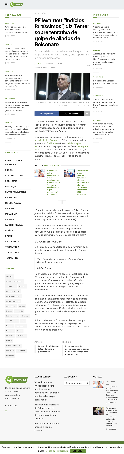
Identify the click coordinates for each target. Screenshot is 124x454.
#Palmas (9, 276)
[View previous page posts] (60, 202)
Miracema (11, 214)
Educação (11, 186)
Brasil (9, 170)
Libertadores (21, 326)
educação (19, 311)
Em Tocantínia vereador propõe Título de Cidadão (47, 427)
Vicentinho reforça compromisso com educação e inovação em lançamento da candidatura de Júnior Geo (17, 80)
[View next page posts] (64, 202)
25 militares (51, 143)
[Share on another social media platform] (87, 113)
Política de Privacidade (56, 451)
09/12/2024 (50, 64)
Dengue (9, 311)
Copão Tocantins (13, 301)
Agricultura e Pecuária (13, 162)
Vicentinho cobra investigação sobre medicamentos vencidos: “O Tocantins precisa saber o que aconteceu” (106, 32)
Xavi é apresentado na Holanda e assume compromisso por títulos (16, 30)
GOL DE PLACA (13, 203)
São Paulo (10, 350)
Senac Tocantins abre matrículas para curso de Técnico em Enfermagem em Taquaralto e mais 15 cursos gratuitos (16, 54)
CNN (39, 64)
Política (43, 13)
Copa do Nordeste (13, 296)
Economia (11, 181)
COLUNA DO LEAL (14, 175)
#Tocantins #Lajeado (14, 281)
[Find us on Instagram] (6, 411)
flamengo (25, 316)
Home (37, 13)
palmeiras (10, 336)
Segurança (12, 241)
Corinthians (10, 306)
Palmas (8, 45)
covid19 (22, 306)
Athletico (22, 286)
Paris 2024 (21, 336)
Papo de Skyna (14, 225)
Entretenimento (15, 192)
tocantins (10, 355)
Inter (23, 321)
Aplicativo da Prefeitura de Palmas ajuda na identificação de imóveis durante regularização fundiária (105, 59)
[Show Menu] (6, 4)
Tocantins (10, 98)
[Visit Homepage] (16, 4)
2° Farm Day (10, 286)
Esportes (9, 23)
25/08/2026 (52, 195)
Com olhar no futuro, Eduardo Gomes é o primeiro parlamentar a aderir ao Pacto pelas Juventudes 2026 (103, 129)
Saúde (9, 236)
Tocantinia (12, 247)
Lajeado (10, 208)
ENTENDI (78, 451)
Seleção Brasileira (13, 345)
